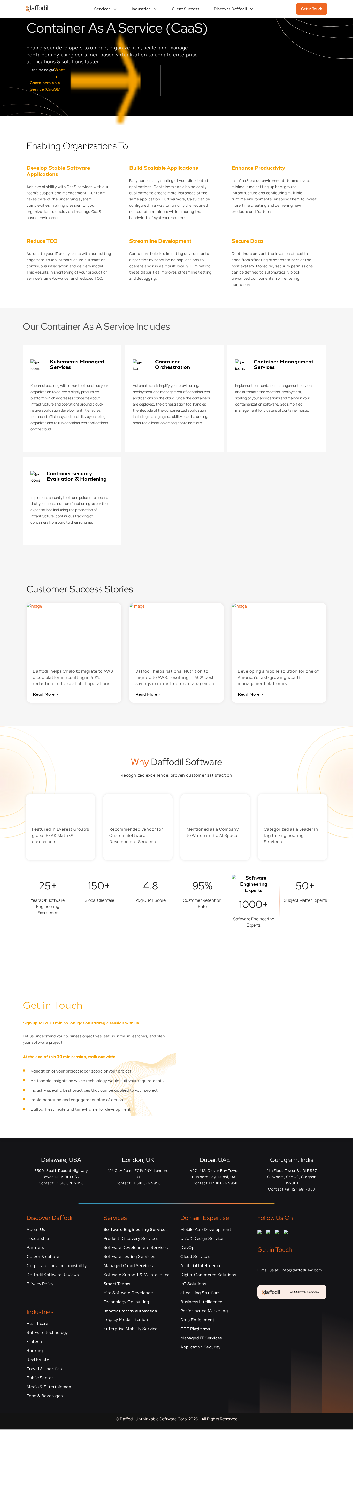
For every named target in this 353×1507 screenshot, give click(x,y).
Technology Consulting (126, 1301)
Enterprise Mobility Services (132, 1328)
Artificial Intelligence (200, 1265)
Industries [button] (141, 8)
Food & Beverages (45, 1396)
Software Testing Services (129, 1256)
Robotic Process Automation (130, 1311)
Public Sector (40, 1377)
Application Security (200, 1347)
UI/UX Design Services (203, 1238)
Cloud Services (195, 1256)
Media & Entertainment (50, 1386)
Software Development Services (136, 1247)
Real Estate (38, 1359)
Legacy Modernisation (126, 1319)
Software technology (47, 1332)
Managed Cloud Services (128, 1265)
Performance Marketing (204, 1311)
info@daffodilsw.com (301, 1270)
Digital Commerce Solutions (208, 1274)
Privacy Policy (40, 1283)
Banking (35, 1350)
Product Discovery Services (131, 1238)
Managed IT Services (201, 1338)
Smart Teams (117, 1283)
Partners (35, 1247)
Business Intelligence (201, 1301)
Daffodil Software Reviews (53, 1274)
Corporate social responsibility (57, 1265)
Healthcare (37, 1323)
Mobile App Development (205, 1229)
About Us (36, 1229)
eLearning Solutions (200, 1292)
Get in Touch (311, 8)
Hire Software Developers (129, 1292)
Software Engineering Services (136, 1229)
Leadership (38, 1238)
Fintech (34, 1341)
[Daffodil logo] (34, 9)
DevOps (188, 1247)
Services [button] (102, 8)
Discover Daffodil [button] (230, 8)
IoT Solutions (193, 1283)
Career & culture (43, 1256)
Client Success (185, 8)
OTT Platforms (195, 1329)
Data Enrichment (197, 1320)
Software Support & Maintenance (137, 1274)
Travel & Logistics (44, 1368)
